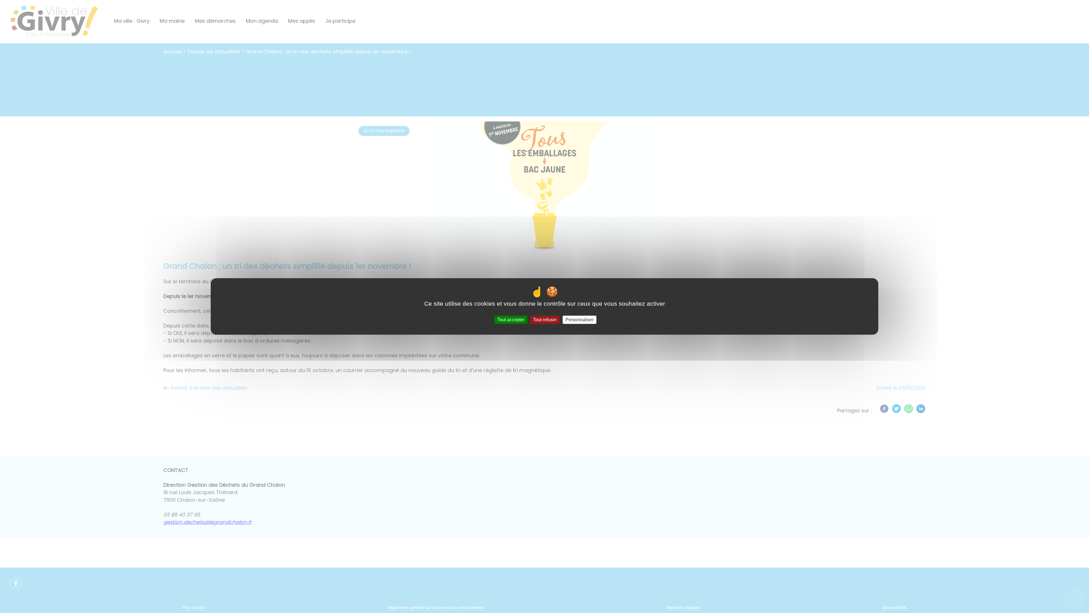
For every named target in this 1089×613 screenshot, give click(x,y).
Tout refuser (545, 319)
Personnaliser (579, 319)
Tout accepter (510, 319)
